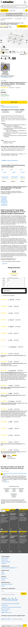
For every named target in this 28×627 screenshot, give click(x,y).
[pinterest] (9, 599)
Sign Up (3, 573)
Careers (3, 579)
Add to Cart (22, 26)
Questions (17, 87)
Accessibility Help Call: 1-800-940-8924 (10, 603)
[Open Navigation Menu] (1, 1)
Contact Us (3, 563)
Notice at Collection (5, 609)
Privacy (2, 594)
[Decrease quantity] (2, 99)
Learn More (4, 263)
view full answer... (6, 481)
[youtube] (16, 599)
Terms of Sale (4, 610)
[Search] (3, 7)
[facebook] (6, 599)
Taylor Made (3, 80)
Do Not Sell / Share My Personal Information (11, 607)
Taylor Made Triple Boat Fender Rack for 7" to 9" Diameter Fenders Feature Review (4, 203)
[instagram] (13, 599)
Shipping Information (6, 561)
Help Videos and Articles (6, 584)
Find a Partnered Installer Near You (9, 567)
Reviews (11, 87)
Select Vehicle (4, 10)
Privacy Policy (4, 605)
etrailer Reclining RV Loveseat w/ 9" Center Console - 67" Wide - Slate (14, 177)
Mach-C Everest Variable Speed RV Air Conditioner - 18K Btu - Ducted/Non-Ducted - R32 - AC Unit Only (5, 177)
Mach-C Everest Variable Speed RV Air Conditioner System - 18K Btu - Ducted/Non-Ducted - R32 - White (23, 177)
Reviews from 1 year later (9, 295)
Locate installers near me (6, 77)
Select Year (12, 10)
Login (2, 572)
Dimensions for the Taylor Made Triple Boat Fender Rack (14, 474)
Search (3, 585)
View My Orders (5, 558)
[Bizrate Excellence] (6, 619)
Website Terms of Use (6, 612)
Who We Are (4, 578)
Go (26, 10)
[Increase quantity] (7, 99)
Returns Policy (4, 560)
